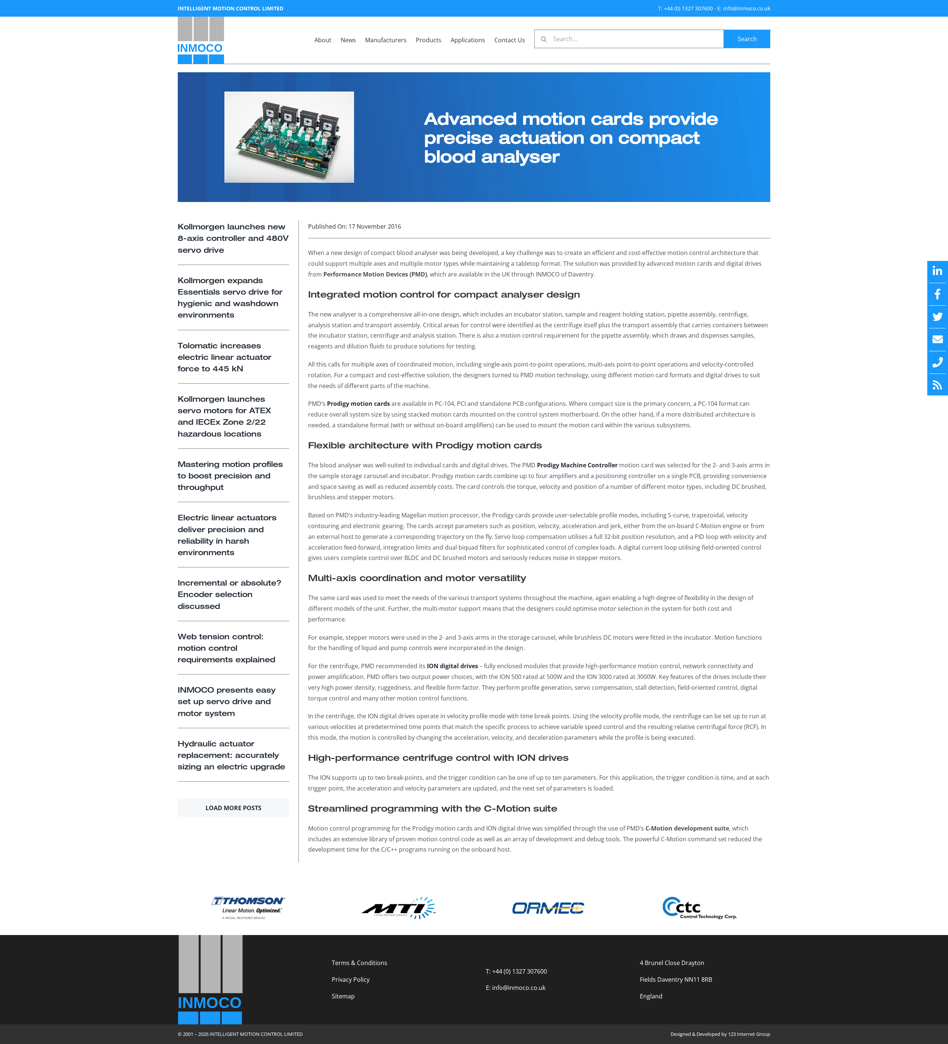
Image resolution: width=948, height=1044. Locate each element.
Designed (681, 1034)
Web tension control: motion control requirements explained (226, 648)
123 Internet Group (749, 1034)
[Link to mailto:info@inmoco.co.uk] (937, 339)
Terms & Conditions (359, 963)
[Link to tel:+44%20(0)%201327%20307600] (937, 362)
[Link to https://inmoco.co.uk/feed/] (937, 385)
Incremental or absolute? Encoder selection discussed (229, 594)
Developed (708, 1034)
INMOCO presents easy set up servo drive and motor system (227, 701)
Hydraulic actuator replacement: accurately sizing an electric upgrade (231, 755)
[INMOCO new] (201, 20)
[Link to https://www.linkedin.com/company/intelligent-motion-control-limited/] (937, 271)
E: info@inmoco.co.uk (743, 8)
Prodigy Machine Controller (577, 465)
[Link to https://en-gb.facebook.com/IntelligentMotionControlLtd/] (937, 294)
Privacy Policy (351, 979)
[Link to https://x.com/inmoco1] (937, 316)
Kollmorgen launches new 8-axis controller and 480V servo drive (233, 238)
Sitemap (343, 996)
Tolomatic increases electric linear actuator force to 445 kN (224, 357)
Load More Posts (233, 808)
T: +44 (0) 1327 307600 (685, 8)
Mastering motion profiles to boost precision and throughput (230, 475)
